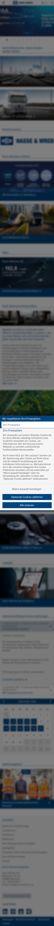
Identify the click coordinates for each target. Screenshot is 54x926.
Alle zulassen (27, 505)
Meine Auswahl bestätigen (26, 489)
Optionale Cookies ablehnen (27, 497)
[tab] (27, 425)
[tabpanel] (27, 461)
